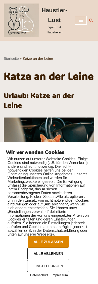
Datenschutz (39, 275)
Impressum (60, 275)
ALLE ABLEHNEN (48, 254)
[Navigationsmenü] (81, 20)
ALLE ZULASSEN (48, 242)
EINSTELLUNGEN (48, 266)
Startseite (11, 58)
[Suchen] (91, 20)
